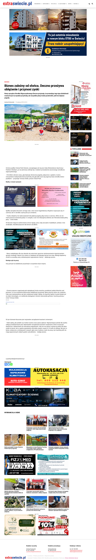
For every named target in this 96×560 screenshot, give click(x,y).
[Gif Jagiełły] (48, 19)
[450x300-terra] (19, 524)
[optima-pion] (81, 246)
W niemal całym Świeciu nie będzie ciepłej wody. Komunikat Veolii (58, 492)
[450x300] (19, 239)
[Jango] (52, 464)
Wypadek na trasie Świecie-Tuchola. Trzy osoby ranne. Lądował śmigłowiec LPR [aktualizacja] (36, 448)
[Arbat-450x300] (19, 196)
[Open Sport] (71, 4)
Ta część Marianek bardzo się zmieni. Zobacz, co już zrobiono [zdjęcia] (13, 510)
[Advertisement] (48, 68)
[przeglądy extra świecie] (81, 123)
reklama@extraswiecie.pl (76, 551)
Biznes (6, 82)
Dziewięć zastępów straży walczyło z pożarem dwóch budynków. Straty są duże (58, 448)
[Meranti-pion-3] (81, 98)
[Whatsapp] (11, 364)
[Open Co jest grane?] (66, 4)
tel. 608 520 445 (52, 550)
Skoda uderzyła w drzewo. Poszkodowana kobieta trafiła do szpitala (13, 493)
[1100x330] (48, 44)
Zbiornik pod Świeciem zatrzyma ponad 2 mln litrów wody (35, 509)
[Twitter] (8, 364)
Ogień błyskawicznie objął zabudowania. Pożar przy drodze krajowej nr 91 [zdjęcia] (57, 429)
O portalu (29, 555)
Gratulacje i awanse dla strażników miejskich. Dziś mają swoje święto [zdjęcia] (36, 429)
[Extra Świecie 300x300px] (81, 276)
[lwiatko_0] (52, 239)
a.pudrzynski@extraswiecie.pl (33, 551)
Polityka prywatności (38, 555)
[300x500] (81, 208)
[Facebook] (6, 364)
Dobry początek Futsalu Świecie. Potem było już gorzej (13, 447)
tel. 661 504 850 (30, 550)
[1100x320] (36, 397)
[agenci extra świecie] (81, 139)
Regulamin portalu (49, 555)
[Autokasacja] (36, 377)
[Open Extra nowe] (49, 4)
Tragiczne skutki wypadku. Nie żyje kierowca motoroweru (84, 162)
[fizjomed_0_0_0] (19, 464)
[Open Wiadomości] (41, 4)
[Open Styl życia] (56, 4)
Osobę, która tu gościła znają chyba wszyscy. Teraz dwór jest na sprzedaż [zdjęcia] (85, 185)
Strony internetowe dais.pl (71, 558)
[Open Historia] (78, 4)
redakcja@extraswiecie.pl (76, 550)
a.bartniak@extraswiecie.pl (54, 551)
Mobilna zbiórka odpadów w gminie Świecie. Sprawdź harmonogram (58, 509)
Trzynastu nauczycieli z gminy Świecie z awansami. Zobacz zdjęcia (36, 492)
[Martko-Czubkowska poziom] (52, 196)
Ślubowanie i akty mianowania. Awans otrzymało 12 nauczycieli (85, 154)
